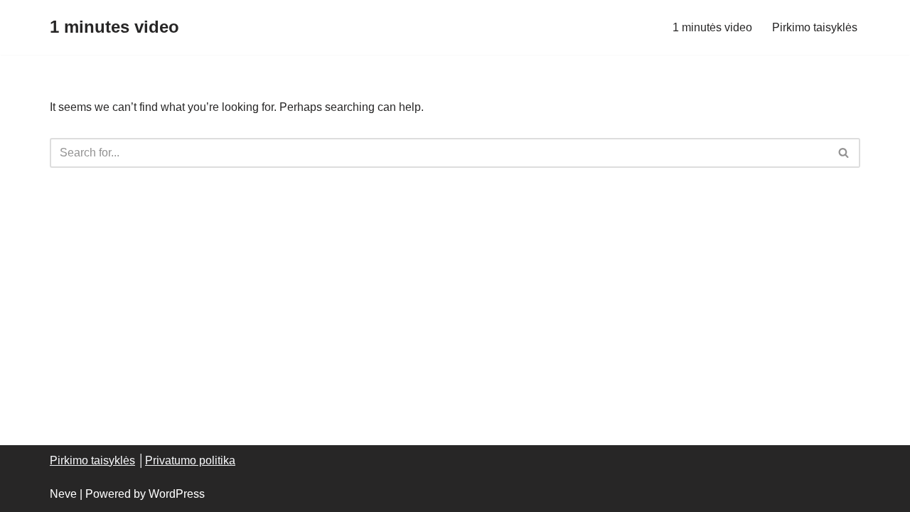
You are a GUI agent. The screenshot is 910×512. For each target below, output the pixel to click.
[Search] (844, 153)
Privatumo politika (190, 460)
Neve (63, 494)
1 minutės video (712, 27)
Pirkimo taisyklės (814, 27)
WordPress (177, 494)
